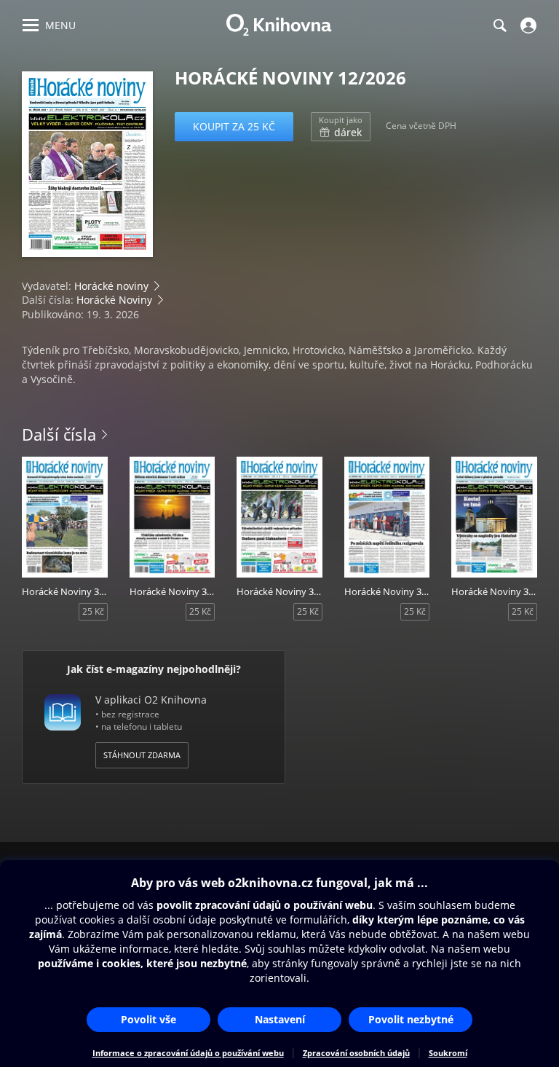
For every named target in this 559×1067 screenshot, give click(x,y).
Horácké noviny (111, 286)
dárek (340, 126)
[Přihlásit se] (526, 25)
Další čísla (59, 434)
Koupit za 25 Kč (234, 126)
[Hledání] (499, 25)
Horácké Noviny (114, 300)
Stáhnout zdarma (142, 754)
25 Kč (93, 611)
